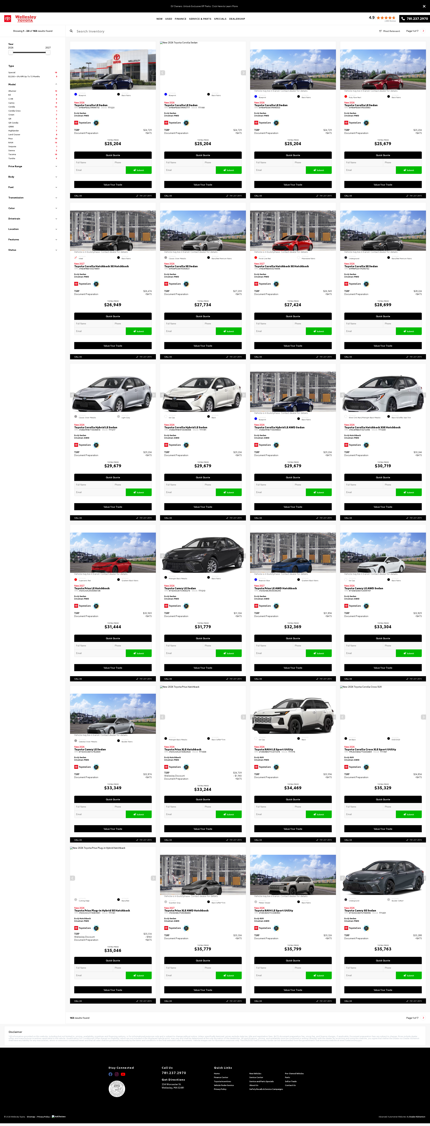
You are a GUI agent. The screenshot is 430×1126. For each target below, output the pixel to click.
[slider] (10, 52)
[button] (153, 73)
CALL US (78, 195)
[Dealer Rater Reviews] (382, 18)
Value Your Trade (113, 184)
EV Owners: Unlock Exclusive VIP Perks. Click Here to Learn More (204, 6)
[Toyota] (7, 18)
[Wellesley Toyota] (25, 18)
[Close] (424, 6)
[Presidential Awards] (121, 1088)
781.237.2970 (416, 18)
